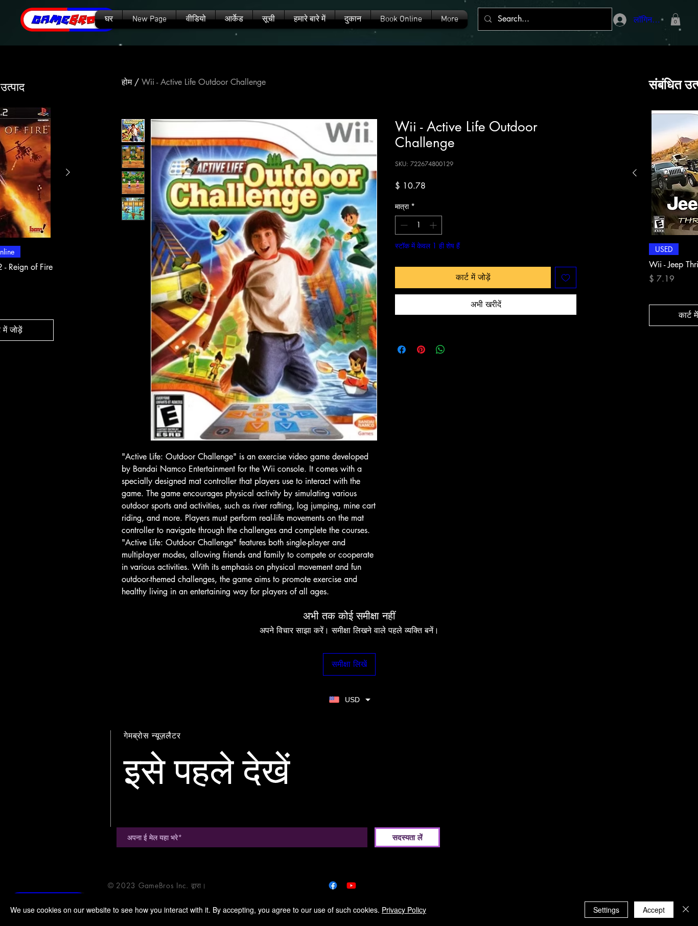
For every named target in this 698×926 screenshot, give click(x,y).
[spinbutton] (418, 225)
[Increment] (434, 225)
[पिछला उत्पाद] (635, 173)
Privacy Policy (404, 910)
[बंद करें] (686, 909)
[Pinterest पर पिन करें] (421, 349)
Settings (606, 910)
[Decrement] (403, 225)
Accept (654, 910)
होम (127, 82)
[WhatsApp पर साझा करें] (440, 349)
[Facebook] (333, 885)
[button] (268, 19)
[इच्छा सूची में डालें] (565, 277)
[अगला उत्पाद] (68, 172)
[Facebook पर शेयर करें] (401, 349)
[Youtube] (351, 885)
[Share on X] (460, 349)
